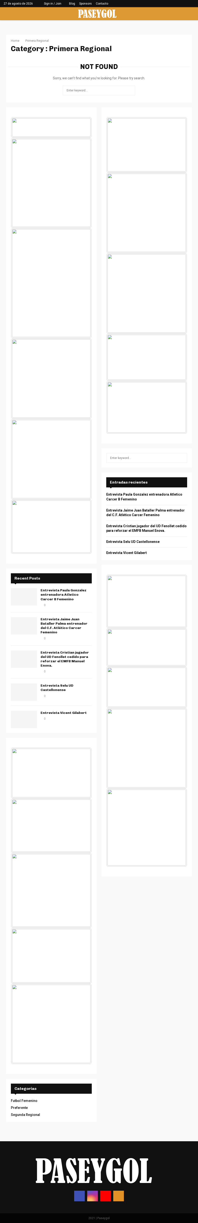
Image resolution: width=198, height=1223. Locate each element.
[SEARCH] (182, 458)
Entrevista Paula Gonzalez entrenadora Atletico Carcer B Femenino (63, 594)
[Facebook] (79, 1196)
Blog (72, 3)
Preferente (19, 1108)
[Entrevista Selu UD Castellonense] (24, 692)
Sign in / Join (52, 3)
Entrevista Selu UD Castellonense (57, 687)
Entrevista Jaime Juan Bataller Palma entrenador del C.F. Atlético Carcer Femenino (64, 626)
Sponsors (85, 3)
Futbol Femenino (24, 1101)
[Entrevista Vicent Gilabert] (24, 719)
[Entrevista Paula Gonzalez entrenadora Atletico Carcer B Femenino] (24, 597)
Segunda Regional (25, 1115)
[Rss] (118, 1196)
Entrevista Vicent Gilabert (64, 713)
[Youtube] (105, 1196)
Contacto (102, 3)
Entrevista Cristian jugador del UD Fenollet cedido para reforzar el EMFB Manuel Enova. (65, 659)
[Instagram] (92, 1196)
